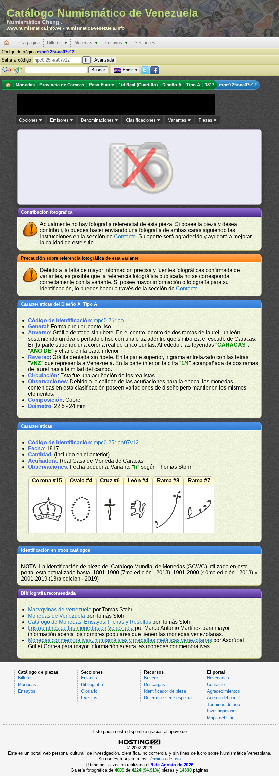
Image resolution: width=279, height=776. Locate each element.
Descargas (154, 684)
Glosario (89, 691)
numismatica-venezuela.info (95, 28)
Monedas (84, 42)
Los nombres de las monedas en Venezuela (81, 628)
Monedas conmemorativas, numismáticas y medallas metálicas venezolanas (120, 640)
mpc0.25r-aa (109, 320)
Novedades (218, 677)
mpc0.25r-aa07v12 (116, 442)
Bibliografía (92, 684)
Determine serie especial (168, 697)
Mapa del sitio (220, 717)
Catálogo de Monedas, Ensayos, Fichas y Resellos (89, 622)
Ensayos (115, 42)
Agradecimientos (223, 691)
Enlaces (89, 677)
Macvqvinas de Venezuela (60, 610)
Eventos (89, 697)
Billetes (55, 42)
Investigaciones (222, 710)
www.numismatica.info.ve (34, 28)
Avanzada (104, 60)
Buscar (151, 677)
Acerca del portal (223, 697)
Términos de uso (223, 704)
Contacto (125, 236)
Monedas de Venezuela (56, 616)
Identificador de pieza (165, 691)
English (129, 69)
